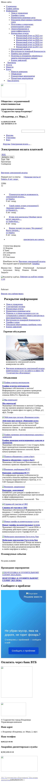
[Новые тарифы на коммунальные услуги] (23, 521)
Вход (8, 140)
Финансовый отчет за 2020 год (29, 40)
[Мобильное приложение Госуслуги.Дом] (23, 537)
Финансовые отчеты (20, 33)
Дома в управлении (19, 13)
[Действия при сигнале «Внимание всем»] (23, 417)
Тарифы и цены (18, 15)
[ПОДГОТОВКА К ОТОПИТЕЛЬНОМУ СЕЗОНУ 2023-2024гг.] (23, 573)
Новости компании (19, 71)
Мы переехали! (9, 403)
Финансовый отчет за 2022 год (29, 35)
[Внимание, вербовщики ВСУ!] (23, 469)
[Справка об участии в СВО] (23, 504)
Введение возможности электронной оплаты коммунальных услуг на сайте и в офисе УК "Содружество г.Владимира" (25, 370)
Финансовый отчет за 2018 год (29, 44)
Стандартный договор (20, 49)
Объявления (16, 74)
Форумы (9, 135)
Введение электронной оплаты (14, 173)
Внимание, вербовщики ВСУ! (15, 473)
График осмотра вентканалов (15, 386)
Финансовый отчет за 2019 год (29, 42)
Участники (10, 137)
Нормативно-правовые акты (23, 17)
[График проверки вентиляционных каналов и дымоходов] (23, 436)
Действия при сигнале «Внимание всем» (20, 421)
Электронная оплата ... (20, 144)
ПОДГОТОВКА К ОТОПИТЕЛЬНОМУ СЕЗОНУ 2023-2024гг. (20, 579)
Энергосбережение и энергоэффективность (20, 30)
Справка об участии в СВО (14, 508)
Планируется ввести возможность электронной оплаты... (22, 195)
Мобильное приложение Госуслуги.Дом (20, 540)
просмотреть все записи (34, 239)
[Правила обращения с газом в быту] (23, 456)
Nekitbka (35, 264)
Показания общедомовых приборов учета (24, 324)
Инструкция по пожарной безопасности (28, 51)
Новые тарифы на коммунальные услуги (21, 525)
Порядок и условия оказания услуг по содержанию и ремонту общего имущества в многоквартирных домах (25, 315)
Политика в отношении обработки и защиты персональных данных (26, 57)
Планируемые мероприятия (23, 76)
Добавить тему (7, 157)
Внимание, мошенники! (13, 490)
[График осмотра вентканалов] (23, 382)
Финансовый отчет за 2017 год (29, 47)
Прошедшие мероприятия (22, 78)
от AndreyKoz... (12, 221)
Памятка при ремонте (20, 53)
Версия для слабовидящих (12, 294)
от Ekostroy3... (12, 210)
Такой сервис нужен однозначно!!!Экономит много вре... (22, 207)
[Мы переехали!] (23, 400)
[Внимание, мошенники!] (23, 487)
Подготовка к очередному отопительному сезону (22, 25)
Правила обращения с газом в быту (18, 460)
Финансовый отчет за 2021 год (29, 38)
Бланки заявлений (19, 60)
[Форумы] (2, 144)
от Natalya (10, 199)
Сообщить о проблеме (23, 651)
